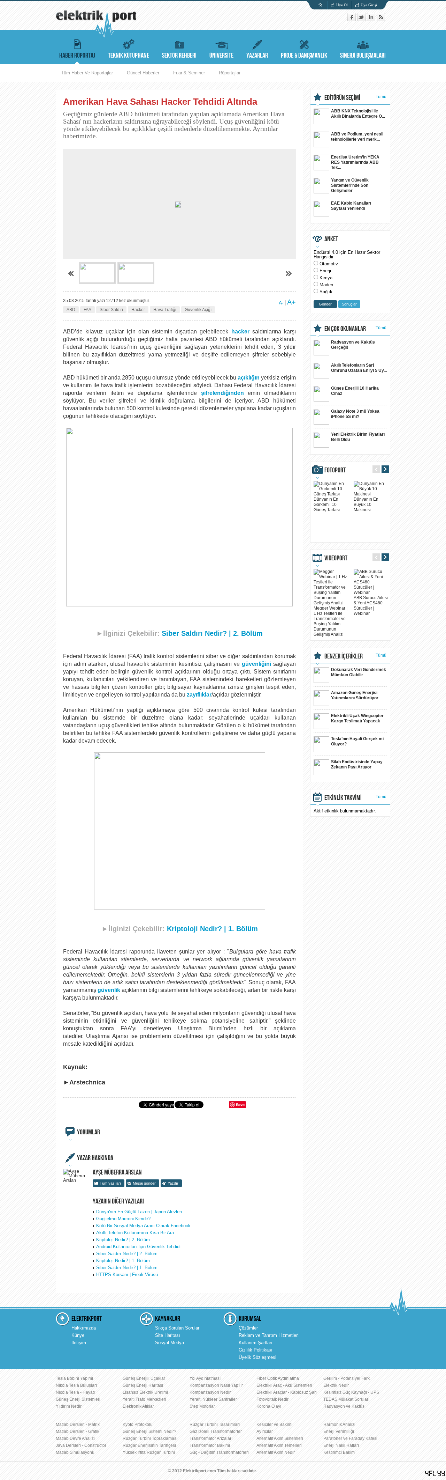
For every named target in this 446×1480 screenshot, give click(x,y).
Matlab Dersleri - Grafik (77, 1431)
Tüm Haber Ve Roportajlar (87, 72)
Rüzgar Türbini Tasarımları (215, 1424)
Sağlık (326, 291)
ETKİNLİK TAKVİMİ (343, 798)
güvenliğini (256, 664)
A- (281, 302)
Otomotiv (329, 263)
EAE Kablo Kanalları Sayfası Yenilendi (351, 206)
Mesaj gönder (144, 1183)
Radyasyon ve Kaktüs (343, 1406)
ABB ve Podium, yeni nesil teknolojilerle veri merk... (357, 137)
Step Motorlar (202, 1406)
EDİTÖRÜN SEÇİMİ (342, 98)
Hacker (138, 309)
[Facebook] (352, 19)
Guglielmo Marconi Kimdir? (123, 1218)
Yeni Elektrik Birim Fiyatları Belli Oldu (358, 437)
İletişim (78, 1342)
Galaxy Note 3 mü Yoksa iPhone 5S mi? (355, 414)
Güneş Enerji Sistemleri (78, 1399)
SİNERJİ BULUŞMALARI (363, 55)
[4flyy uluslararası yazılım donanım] (435, 1473)
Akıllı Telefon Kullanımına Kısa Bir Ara (135, 1232)
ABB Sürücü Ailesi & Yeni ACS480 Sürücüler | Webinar (371, 605)
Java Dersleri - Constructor (81, 1445)
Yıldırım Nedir (69, 1406)
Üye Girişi (369, 5)
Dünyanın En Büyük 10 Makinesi (366, 504)
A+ (291, 302)
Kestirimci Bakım (339, 1452)
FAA (87, 309)
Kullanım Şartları (255, 1342)
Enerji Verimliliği (338, 1431)
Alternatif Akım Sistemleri (279, 1438)
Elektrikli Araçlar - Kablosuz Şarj (286, 1392)
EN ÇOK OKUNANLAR (345, 329)
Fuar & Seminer (189, 72)
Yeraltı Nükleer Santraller (213, 1399)
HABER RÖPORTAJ (77, 55)
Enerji (325, 270)
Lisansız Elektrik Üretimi (145, 1392)
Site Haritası (167, 1335)
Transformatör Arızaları (211, 1438)
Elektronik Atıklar (138, 1406)
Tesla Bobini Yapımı (74, 1378)
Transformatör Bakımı (210, 1445)
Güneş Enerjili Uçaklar (144, 1378)
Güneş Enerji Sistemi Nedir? (149, 1431)
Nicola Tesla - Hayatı (75, 1392)
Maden (326, 284)
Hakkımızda (83, 1328)
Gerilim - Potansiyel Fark (346, 1378)
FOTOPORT (335, 470)
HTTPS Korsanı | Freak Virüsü (127, 1274)
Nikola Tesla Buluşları (76, 1385)
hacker (240, 331)
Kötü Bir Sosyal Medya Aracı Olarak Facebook (143, 1225)
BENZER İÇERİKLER (343, 656)
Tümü (381, 96)
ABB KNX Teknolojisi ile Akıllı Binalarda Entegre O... (358, 114)
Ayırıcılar (264, 1431)
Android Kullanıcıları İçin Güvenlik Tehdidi (138, 1246)
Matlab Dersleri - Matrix (78, 1424)
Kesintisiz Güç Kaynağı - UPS (351, 1392)
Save (240, 1104)
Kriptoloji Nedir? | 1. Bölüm (212, 929)
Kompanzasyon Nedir (210, 1392)
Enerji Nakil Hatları (341, 1445)
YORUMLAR (88, 1132)
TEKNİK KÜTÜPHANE (128, 55)
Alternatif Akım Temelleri (279, 1445)
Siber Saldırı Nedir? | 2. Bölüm (212, 633)
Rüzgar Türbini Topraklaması (150, 1438)
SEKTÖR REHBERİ (179, 55)
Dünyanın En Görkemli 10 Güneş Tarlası (327, 504)
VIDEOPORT (335, 558)
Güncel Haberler (143, 72)
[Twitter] (362, 19)
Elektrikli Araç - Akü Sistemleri (284, 1385)
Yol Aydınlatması (205, 1378)
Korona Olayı (268, 1406)
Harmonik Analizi (339, 1424)
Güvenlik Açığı (198, 309)
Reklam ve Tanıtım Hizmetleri (269, 1335)
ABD (71, 309)
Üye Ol (342, 5)
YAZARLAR (257, 55)
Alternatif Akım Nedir (275, 1452)
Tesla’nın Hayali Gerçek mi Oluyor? (357, 741)
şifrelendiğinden (222, 393)
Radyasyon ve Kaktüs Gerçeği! (353, 345)
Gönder (325, 304)
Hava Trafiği (164, 309)
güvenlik (109, 990)
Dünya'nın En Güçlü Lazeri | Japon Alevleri (139, 1211)
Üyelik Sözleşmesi (257, 1357)
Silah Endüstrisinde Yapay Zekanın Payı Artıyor (357, 764)
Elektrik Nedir (336, 1385)
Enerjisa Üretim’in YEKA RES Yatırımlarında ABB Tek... (355, 162)
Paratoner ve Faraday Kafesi (350, 1438)
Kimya (326, 277)
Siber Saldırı (111, 309)
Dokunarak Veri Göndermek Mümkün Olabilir (358, 672)
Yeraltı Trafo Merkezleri (144, 1399)
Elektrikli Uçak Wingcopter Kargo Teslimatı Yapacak (357, 718)
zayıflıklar (199, 695)
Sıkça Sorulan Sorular (177, 1328)
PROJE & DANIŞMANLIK (304, 55)
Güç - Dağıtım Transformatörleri (219, 1452)
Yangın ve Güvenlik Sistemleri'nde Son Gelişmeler (350, 185)
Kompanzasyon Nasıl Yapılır (216, 1385)
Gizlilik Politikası (255, 1350)
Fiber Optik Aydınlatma (277, 1378)
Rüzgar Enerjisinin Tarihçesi (149, 1445)
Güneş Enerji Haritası (143, 1385)
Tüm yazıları (110, 1183)
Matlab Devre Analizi (75, 1438)
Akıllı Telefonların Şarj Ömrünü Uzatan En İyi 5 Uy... (359, 368)
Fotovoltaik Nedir (272, 1399)
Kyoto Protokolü (138, 1424)
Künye (77, 1335)
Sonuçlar (349, 304)
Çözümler (248, 1328)
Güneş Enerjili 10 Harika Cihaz (355, 391)
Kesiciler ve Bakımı (274, 1424)
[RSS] (381, 19)
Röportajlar (229, 72)
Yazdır (173, 1183)
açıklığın (249, 378)
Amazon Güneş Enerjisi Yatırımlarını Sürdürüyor (354, 695)
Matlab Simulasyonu (75, 1452)
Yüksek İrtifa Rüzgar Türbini (149, 1452)
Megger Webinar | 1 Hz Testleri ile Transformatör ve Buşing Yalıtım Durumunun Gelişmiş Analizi (330, 621)
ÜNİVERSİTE (221, 55)
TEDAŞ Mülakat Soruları (346, 1399)
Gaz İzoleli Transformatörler (216, 1431)
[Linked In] (372, 19)
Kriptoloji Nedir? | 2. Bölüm (123, 1239)
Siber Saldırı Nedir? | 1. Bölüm (126, 1267)
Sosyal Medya (169, 1342)
